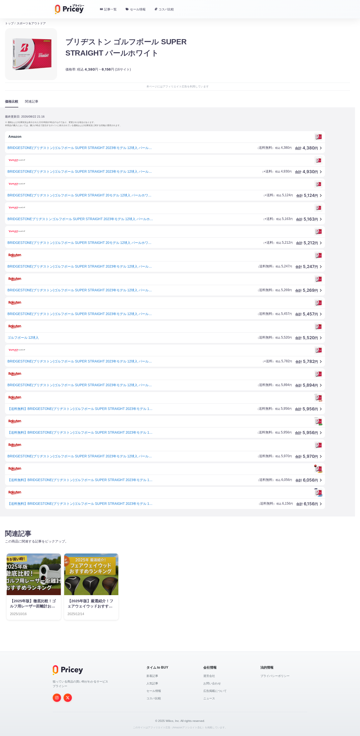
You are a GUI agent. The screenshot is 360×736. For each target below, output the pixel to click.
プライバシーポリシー (275, 676)
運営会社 (209, 676)
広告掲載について (215, 691)
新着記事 (152, 676)
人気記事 (152, 683)
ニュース (209, 698)
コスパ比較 (153, 698)
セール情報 (153, 691)
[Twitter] (68, 698)
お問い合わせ (212, 683)
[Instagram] (57, 698)
